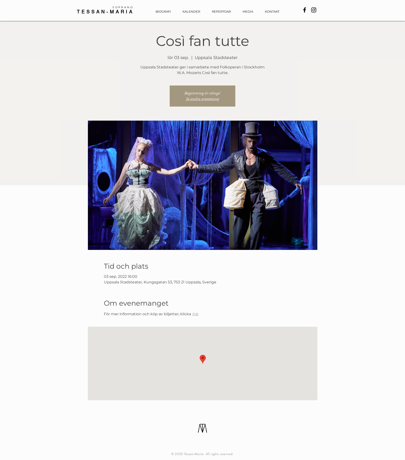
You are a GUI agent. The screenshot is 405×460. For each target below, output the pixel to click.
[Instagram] (313, 10)
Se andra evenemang (202, 98)
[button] (250, 11)
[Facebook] (304, 10)
